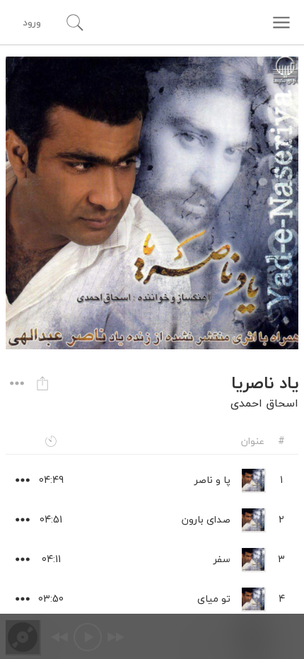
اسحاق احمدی (264, 403)
